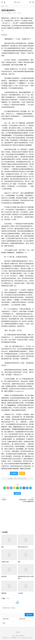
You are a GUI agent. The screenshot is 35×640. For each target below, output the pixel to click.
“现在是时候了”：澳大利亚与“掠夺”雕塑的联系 (26, 500)
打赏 (22, 473)
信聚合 (17, 2)
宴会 (19, 561)
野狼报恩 (3, 593)
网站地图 (21, 635)
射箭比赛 (3, 576)
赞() (19, 13)
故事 (2, 6)
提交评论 (29, 614)
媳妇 (2, 547)
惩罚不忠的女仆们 (23, 547)
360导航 (17, 632)
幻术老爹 (20, 593)
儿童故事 (17, 493)
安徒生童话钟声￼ (8, 10)
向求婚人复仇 (5, 561)
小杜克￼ (3, 499)
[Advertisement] (17, 517)
